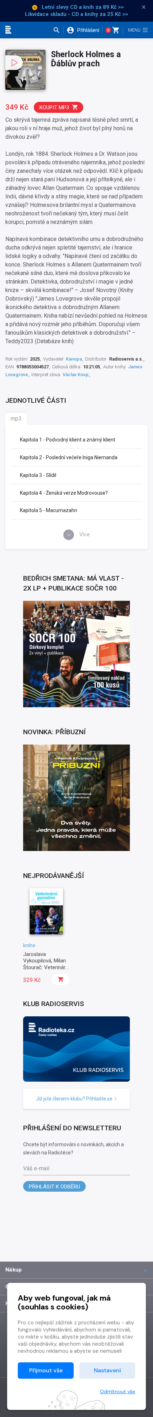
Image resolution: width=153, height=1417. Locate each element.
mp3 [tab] (16, 418)
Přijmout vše (46, 1370)
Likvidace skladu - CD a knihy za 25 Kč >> (76, 14)
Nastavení (107, 1370)
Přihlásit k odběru (54, 1186)
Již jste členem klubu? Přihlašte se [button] (75, 1099)
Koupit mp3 (54, 107)
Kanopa (74, 359)
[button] (58, 30)
